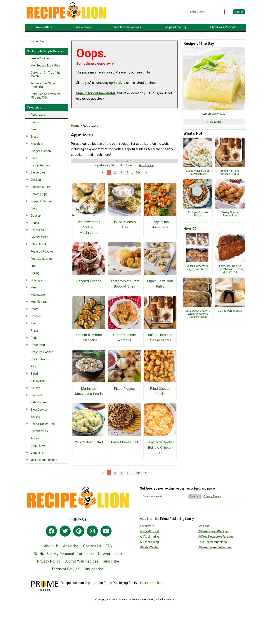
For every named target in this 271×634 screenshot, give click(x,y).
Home (75, 125)
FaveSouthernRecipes (212, 542)
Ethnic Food (38, 244)
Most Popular (146, 165)
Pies (34, 323)
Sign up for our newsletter (95, 93)
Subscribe (37, 41)
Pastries (36, 316)
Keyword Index (110, 553)
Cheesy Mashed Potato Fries (230, 214)
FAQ (108, 546)
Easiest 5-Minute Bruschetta (89, 337)
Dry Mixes (37, 230)
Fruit (33, 266)
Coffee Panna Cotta (230, 310)
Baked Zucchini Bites (124, 224)
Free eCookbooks (42, 58)
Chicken (36, 179)
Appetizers (38, 114)
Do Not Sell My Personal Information (64, 553)
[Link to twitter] (65, 531)
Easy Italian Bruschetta (160, 224)
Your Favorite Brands (44, 460)
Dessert (36, 215)
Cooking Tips (39, 194)
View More (214, 122)
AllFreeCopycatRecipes (213, 531)
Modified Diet (39, 302)
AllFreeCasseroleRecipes (215, 547)
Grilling (35, 273)
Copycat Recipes (42, 201)
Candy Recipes (40, 165)
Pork (34, 337)
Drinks (35, 223)
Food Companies (42, 258)
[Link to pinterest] (78, 531)
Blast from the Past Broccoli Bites (124, 283)
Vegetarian (37, 452)
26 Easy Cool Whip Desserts (43, 85)
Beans (35, 122)
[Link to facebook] (51, 531)
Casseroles (38, 172)
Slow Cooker (39, 409)
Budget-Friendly (41, 151)
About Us (51, 546)
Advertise (71, 546)
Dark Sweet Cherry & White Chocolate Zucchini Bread (197, 313)
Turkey (35, 438)
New (187, 229)
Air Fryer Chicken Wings (198, 214)
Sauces (35, 388)
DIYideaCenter (149, 547)
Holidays (36, 280)
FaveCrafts (147, 526)
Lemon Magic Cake (213, 113)
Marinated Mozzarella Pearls (89, 391)
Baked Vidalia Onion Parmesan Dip (198, 172)
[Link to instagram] (92, 531)
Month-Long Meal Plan (45, 65)
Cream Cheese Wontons (124, 337)
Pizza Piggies (124, 388)
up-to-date (117, 83)
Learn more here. (152, 583)
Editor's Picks (39, 237)
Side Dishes (38, 402)
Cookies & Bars (41, 187)
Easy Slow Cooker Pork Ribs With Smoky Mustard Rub (230, 269)
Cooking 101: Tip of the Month (45, 74)
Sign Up (194, 496)
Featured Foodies (42, 251)
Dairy (34, 208)
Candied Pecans (88, 281)
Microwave (38, 294)
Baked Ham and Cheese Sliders (160, 337)
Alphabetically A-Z (104, 165)
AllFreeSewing (149, 542)
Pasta (34, 309)
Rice (33, 366)
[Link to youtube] (106, 531)
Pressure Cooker (42, 352)
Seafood (36, 395)
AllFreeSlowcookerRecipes (216, 536)
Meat (34, 287)
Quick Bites (38, 359)
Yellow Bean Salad (89, 442)
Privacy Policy (48, 561)
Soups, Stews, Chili (43, 424)
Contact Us (92, 546)
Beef (34, 129)
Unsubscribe (94, 569)
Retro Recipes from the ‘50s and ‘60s (46, 95)
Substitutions (39, 431)
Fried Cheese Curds (160, 391)
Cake (34, 158)
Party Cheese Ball (124, 442)
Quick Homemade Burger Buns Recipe (197, 268)
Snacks (35, 416)
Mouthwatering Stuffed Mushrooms (88, 227)
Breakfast (37, 144)
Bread (34, 136)
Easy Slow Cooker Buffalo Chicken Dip (160, 447)
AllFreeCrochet (149, 531)
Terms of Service (65, 569)
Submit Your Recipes (81, 561)
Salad (34, 373)
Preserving (38, 345)
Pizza (34, 330)
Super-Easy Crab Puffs (160, 283)
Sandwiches (38, 381)
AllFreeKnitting (149, 536)
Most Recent (126, 165)
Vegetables (38, 445)
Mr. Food (204, 526)
